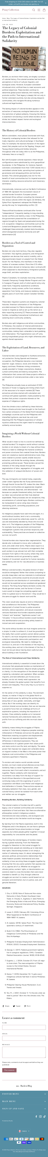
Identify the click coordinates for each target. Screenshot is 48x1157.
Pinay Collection (10, 10)
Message (6, 1045)
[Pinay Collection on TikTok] (44, 1116)
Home (4, 18)
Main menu (9, 1101)
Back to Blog (26, 1086)
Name (4, 1023)
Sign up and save (13, 1109)
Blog (8, 18)
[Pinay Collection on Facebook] (36, 1116)
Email (5, 1034)
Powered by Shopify (7, 1121)
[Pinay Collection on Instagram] (40, 1116)
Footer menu (10, 1094)
